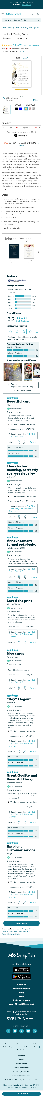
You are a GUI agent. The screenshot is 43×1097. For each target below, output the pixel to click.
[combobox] (21, 20)
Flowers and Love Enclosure (29, 262)
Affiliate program (21, 1000)
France (19, 1044)
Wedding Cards (13, 27)
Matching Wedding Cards (30, 27)
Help (21, 996)
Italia (35, 1044)
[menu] (35, 100)
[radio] (16, 108)
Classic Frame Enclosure (14, 262)
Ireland (28, 1044)
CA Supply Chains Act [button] (21, 1072)
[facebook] (9, 1029)
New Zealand (21, 1050)
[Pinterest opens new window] (22, 1029)
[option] (6, 110)
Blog (21, 992)
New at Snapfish (21, 988)
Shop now (26, 4)
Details (21, 51)
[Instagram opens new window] (16, 1029)
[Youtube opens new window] (29, 1029)
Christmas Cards (13, 934)
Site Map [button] (21, 1055)
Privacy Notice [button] (21, 1064)
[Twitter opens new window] (36, 1029)
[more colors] (16, 112)
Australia (35, 1047)
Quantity (6, 123)
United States (23, 1047)
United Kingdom (9, 1047)
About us (21, 984)
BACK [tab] (25, 58)
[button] (3, 13)
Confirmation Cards (14, 931)
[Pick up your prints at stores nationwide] (10, 1018)
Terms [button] (21, 1059)
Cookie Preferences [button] (21, 1068)
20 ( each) (20, 127)
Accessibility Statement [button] (21, 1076)
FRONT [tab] (17, 58)
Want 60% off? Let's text (21, 1004)
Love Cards (17, 928)
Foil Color (30, 105)
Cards (4, 27)
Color (18, 105)
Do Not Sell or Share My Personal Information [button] (21, 1080)
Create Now (21, 1094)
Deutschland (10, 1044)
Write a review (31, 45)
